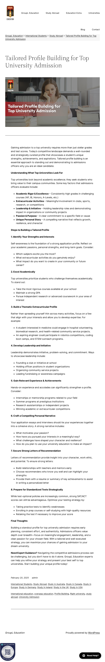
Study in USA (76, 587)
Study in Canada (74, 584)
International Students (21, 584)
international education (22, 593)
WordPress (94, 632)
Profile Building (61, 593)
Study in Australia (56, 584)
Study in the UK (61, 587)
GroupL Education (15, 632)
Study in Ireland (44, 587)
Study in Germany (27, 587)
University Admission (29, 597)
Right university (77, 593)
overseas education (43, 593)
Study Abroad (40, 584)
